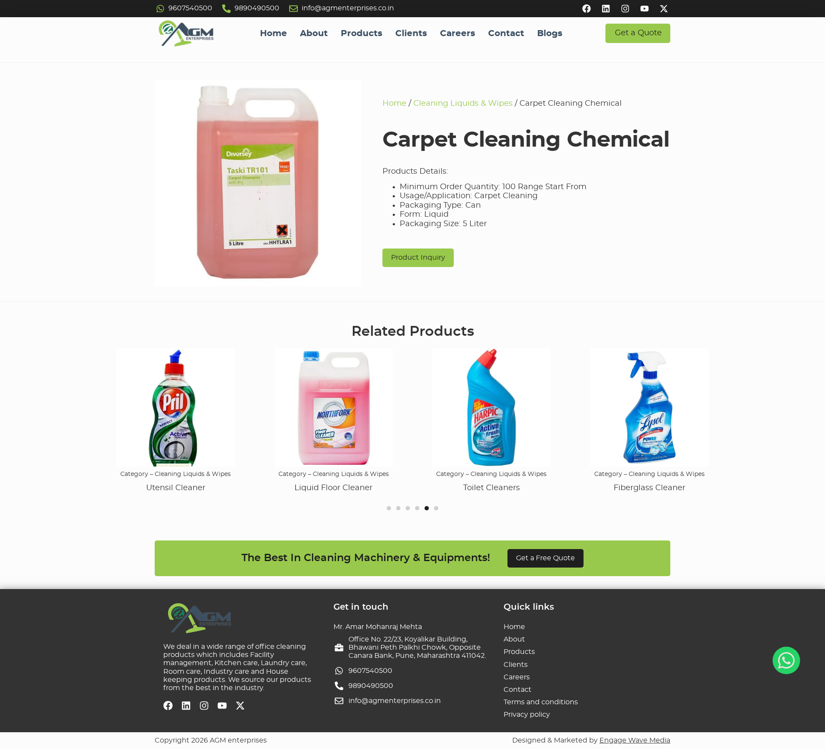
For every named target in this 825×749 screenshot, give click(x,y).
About (314, 33)
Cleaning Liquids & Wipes (463, 103)
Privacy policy (527, 714)
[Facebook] (586, 8)
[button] (389, 508)
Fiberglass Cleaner (619, 488)
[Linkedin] (605, 8)
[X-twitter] (663, 8)
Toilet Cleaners (461, 488)
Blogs (549, 33)
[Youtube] (644, 8)
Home (273, 33)
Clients (411, 33)
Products (361, 33)
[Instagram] (625, 8)
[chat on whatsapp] (786, 660)
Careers (457, 33)
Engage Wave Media (634, 740)
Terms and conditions (541, 702)
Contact (506, 33)
